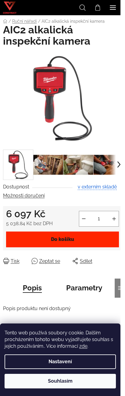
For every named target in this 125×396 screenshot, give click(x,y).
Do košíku (62, 239)
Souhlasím (60, 381)
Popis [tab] (32, 287)
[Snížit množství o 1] (83, 218)
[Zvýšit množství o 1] (114, 218)
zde (83, 346)
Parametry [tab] (84, 287)
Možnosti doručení (24, 195)
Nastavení (60, 361)
